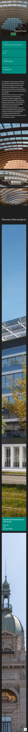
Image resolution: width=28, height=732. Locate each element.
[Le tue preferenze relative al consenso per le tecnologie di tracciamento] (25, 729)
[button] (25, 2)
